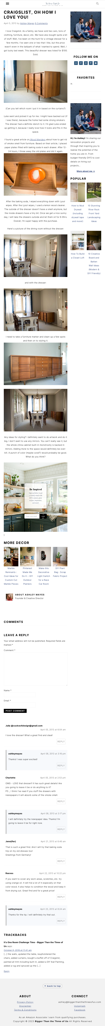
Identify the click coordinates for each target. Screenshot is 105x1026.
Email (7, 700)
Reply (61, 741)
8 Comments (41, 23)
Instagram (79, 1006)
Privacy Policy (25, 1002)
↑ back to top (52, 986)
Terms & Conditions (25, 1010)
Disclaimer (25, 1006)
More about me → (86, 171)
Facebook (79, 1010)
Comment (9, 650)
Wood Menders (38, 139)
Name (7, 690)
